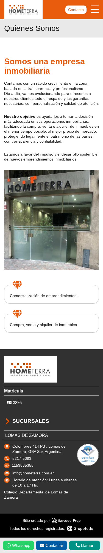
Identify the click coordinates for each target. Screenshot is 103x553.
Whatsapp (21, 545)
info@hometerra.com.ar (33, 473)
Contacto (76, 9)
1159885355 (23, 465)
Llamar (87, 545)
